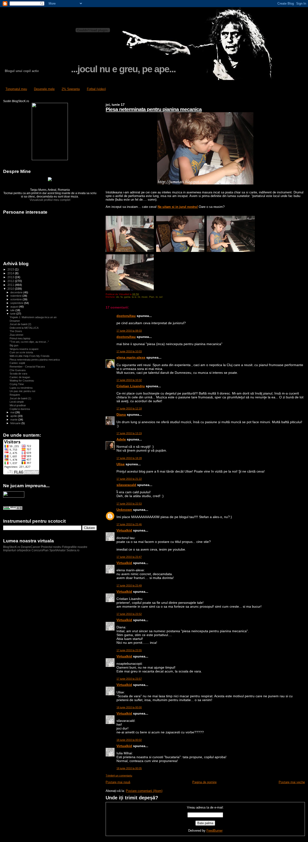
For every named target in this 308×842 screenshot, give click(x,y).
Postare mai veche (292, 782)
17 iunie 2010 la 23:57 (129, 678)
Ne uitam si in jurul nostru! (178, 207)
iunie (13, 313)
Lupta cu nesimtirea (21, 387)
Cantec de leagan (20, 377)
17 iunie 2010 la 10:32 (129, 380)
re (157, 297)
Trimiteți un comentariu (119, 775)
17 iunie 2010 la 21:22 (129, 478)
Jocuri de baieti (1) (20, 398)
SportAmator (57, 550)
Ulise (120, 464)
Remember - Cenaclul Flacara (27, 366)
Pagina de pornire (204, 782)
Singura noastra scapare (24, 349)
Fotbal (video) (96, 89)
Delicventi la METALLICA (24, 327)
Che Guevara (18, 370)
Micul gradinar (18, 405)
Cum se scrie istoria (21, 352)
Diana (121, 414)
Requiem (15, 394)
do (117, 297)
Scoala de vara (18, 373)
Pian (151, 297)
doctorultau (126, 316)
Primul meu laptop (20, 338)
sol (160, 297)
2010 (11, 288)
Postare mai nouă (118, 782)
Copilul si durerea (20, 409)
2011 (11, 284)
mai (12, 412)
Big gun (14, 345)
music (144, 297)
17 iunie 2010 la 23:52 (129, 613)
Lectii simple (17, 401)
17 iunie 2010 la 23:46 (129, 524)
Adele (121, 439)
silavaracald (126, 485)
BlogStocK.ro (12, 547)
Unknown (124, 510)
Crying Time (17, 384)
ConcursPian (40, 550)
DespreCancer (30, 547)
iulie (12, 310)
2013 (11, 277)
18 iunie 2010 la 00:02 (129, 739)
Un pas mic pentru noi (22, 391)
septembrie (17, 303)
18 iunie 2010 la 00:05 (129, 768)
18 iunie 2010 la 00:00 (129, 707)
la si (134, 297)
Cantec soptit (17, 363)
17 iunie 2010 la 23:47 (129, 556)
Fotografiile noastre (74, 547)
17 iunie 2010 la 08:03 (129, 330)
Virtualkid (124, 530)
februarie (15, 423)
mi (139, 297)
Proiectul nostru (51, 547)
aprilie (14, 415)
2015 (11, 269)
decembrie (16, 292)
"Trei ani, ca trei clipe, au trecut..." (29, 341)
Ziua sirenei (16, 334)
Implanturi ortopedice (17, 550)
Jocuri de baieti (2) (20, 324)
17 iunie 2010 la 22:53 (129, 503)
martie (14, 419)
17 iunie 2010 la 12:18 (129, 408)
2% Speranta (71, 89)
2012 (11, 281)
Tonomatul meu (16, 89)
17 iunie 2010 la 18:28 (129, 458)
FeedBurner (214, 830)
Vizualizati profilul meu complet (50, 200)
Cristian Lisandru (130, 386)
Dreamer (15, 320)
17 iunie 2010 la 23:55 (129, 650)
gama (127, 297)
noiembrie (16, 295)
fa (122, 297)
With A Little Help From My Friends (30, 356)
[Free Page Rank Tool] (12, 509)
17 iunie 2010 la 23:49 (129, 585)
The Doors (16, 331)
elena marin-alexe (130, 357)
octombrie (16, 299)
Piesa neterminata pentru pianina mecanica (154, 109)
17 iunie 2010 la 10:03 (129, 351)
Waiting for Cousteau (22, 380)
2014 (11, 273)
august (14, 306)
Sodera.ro (72, 550)
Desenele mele (44, 89)
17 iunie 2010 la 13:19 (129, 433)
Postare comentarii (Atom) (144, 791)
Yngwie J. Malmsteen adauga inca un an (33, 317)
